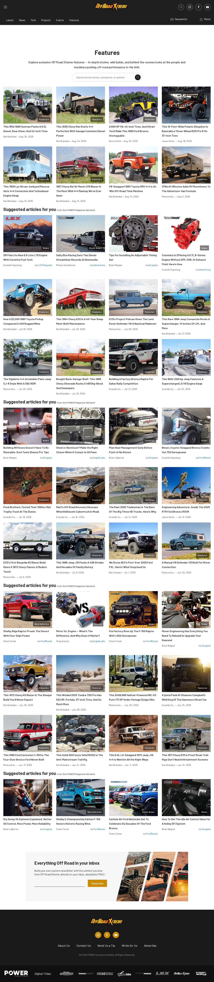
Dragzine (153, 265)
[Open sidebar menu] (5, 7)
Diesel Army (99, 265)
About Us (64, 945)
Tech (33, 20)
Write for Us (129, 945)
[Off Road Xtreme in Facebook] (107, 935)
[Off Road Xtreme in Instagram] (98, 935)
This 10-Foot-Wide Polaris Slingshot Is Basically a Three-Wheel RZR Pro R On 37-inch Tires (185, 131)
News (22, 20)
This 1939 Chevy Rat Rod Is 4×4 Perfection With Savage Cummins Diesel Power (80, 131)
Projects (46, 20)
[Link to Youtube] (207, 7)
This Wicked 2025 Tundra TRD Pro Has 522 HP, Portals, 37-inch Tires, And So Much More (79, 699)
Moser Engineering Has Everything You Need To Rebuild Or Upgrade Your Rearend (185, 635)
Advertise (150, 945)
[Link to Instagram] (190, 7)
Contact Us (83, 945)
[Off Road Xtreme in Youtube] (116, 935)
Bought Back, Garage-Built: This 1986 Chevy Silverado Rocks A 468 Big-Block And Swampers (79, 383)
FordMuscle (205, 457)
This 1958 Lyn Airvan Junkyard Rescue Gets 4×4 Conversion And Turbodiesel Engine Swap (26, 191)
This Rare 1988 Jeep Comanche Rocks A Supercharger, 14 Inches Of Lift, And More (186, 323)
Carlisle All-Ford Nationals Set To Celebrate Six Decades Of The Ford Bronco (130, 823)
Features (74, 20)
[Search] (138, 77)
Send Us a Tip (106, 945)
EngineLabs (99, 457)
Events (60, 20)
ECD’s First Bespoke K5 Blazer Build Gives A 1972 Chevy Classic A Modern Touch (25, 567)
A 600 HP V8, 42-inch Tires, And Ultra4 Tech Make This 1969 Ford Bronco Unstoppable (132, 131)
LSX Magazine (45, 265)
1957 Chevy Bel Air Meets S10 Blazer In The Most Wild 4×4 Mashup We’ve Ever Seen (78, 191)
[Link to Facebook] (198, 7)
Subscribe (97, 883)
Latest (10, 20)
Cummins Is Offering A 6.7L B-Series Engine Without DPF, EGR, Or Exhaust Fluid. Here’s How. (184, 259)
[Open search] (181, 7)
